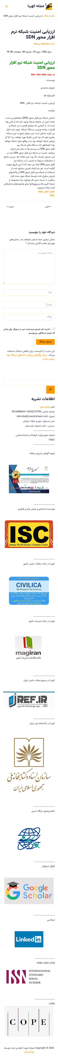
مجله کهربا (36, 6)
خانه (53, 16)
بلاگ (46, 16)
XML (52, 195)
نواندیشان (44, 407)
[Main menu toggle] (6, 6)
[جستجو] (50, 390)
